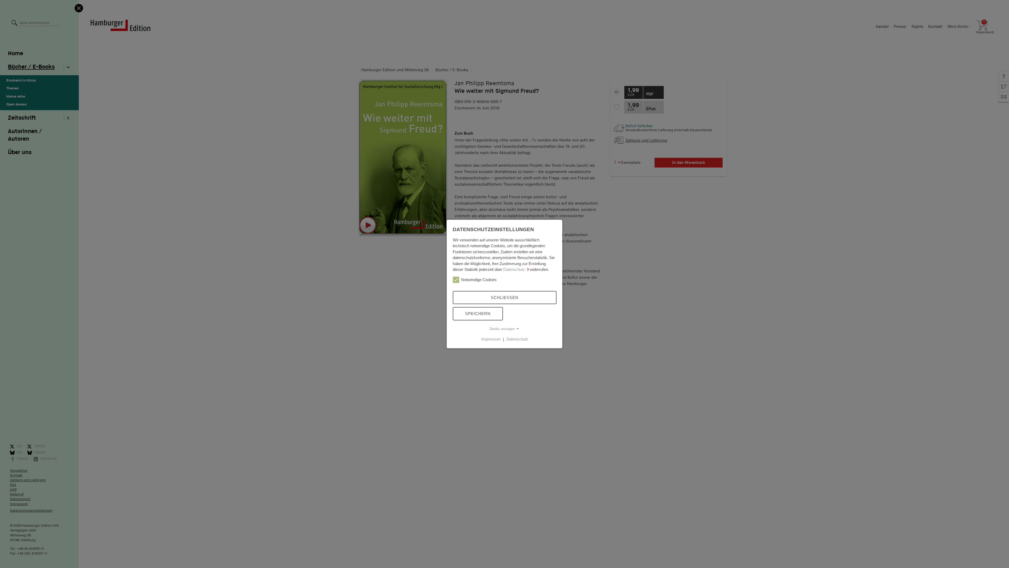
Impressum (491, 339)
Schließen (504, 297)
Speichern (478, 313)
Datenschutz (514, 269)
